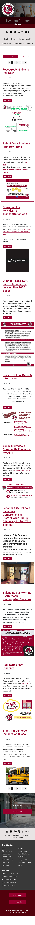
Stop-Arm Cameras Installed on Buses (15, 732)
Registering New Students (13, 666)
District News (7, 851)
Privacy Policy (21, 913)
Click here (25, 683)
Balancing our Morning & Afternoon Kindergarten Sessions (17, 596)
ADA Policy (12, 913)
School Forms (24, 39)
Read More (7, 100)
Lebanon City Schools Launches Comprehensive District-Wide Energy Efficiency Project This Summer (17, 516)
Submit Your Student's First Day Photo (16, 145)
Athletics (21, 848)
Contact (30, 44)
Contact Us (17, 812)
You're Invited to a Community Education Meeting (17, 449)
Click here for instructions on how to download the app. (17, 231)
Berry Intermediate (9, 879)
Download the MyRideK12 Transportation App (15, 211)
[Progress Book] (15, 31)
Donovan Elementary (9, 882)
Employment (18, 44)
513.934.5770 (17, 838)
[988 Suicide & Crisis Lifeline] (27, 32)
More (24, 56)
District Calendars (10, 39)
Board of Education (25, 862)
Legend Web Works (20, 910)
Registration (6, 44)
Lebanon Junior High (9, 877)
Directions (6, 862)
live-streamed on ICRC (22, 470)
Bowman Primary (8, 885)
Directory (5, 865)
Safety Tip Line (23, 860)
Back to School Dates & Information (17, 377)
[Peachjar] (22, 31)
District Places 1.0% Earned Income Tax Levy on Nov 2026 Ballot (15, 285)
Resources (6, 854)
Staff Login (17, 895)
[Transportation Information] (19, 31)
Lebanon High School (10, 874)
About (4, 848)
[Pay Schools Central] (11, 31)
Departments (22, 851)
